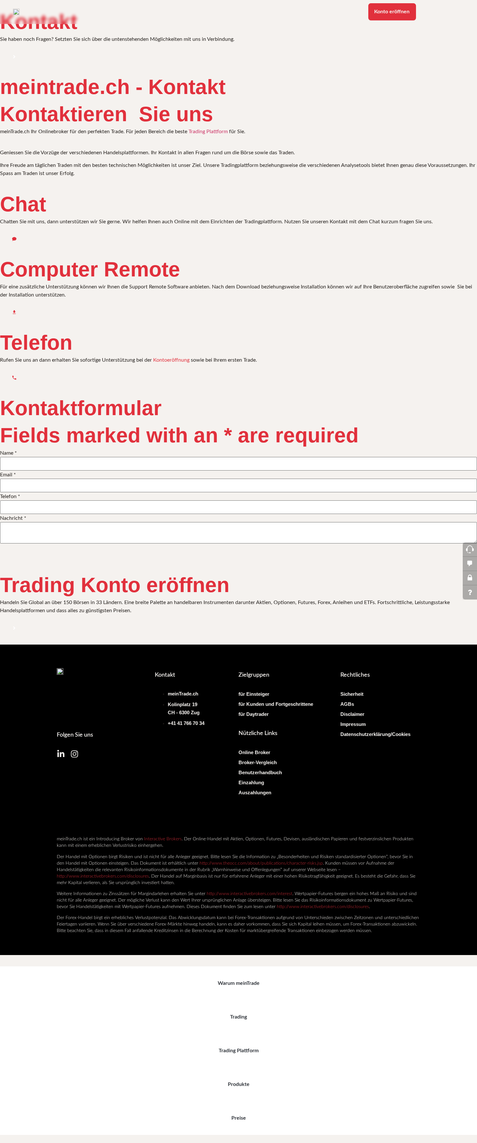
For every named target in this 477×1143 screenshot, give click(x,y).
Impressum (353, 724)
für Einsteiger (253, 694)
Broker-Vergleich (257, 762)
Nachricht (13, 518)
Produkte (289, 12)
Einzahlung (251, 782)
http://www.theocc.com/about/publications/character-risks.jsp (261, 863)
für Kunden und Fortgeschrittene (275, 704)
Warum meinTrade (174, 12)
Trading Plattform (250, 12)
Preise (316, 12)
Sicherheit (351, 694)
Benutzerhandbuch (260, 772)
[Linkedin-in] (61, 754)
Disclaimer (352, 714)
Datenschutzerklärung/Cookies (375, 734)
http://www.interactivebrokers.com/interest (249, 894)
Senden (20, 554)
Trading (212, 12)
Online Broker (254, 752)
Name (8, 453)
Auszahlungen (254, 792)
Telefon (10, 496)
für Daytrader (253, 714)
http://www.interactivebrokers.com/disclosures (103, 876)
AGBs (347, 704)
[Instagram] (74, 754)
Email (8, 474)
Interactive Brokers (163, 839)
